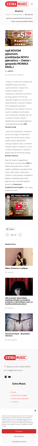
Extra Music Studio (19, 395)
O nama (15, 402)
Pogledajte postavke (19, 441)
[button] (35, 411)
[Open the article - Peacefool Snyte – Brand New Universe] (12, 322)
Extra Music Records (20, 399)
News (14, 392)
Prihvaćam (19, 431)
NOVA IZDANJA (17, 14)
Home (8, 14)
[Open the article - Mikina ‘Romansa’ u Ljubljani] (12, 257)
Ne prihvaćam (19, 436)
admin (10, 71)
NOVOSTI (10, 75)
